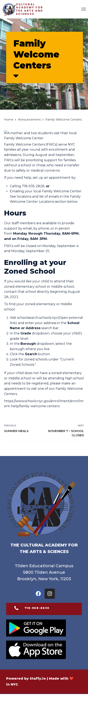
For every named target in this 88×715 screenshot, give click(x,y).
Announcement (52, 90)
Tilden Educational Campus (44, 565)
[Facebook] (38, 594)
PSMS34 (10, 95)
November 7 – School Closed (66, 433)
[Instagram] (50, 594)
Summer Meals (16, 431)
